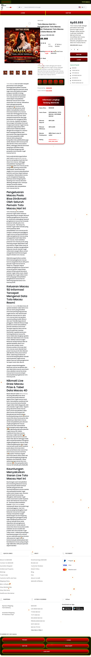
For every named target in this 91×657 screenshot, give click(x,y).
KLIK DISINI (49, 90)
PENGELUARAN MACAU (38, 621)
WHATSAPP (68, 645)
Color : (42, 58)
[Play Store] (78, 609)
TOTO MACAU (35, 615)
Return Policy (35, 569)
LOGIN (23, 13)
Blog (32, 572)
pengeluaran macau (19, 158)
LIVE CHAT (47, 651)
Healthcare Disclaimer (7, 593)
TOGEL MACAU (35, 612)
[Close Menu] (2, 8)
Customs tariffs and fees (8, 578)
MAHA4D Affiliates (37, 581)
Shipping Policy (5, 581)
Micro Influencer (5, 584)
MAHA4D (40, 20)
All (19, 7)
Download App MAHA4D (39, 560)
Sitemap (2, 572)
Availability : (41, 52)
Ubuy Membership (6, 587)
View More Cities (36, 630)
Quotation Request (6, 566)
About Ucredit (35, 578)
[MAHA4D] (8, 7)
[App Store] (67, 609)
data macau (23, 394)
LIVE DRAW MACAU (37, 609)
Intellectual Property (6, 569)
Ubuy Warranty (5, 590)
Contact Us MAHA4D (6, 563)
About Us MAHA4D (6, 560)
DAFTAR (68, 13)
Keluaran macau (12, 306)
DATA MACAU (35, 624)
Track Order (4, 575)
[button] (29, 23)
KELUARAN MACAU (36, 618)
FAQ (32, 575)
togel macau (16, 504)
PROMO (24, 640)
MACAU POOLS (35, 627)
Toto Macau (11, 84)
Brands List (34, 563)
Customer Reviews (37, 566)
